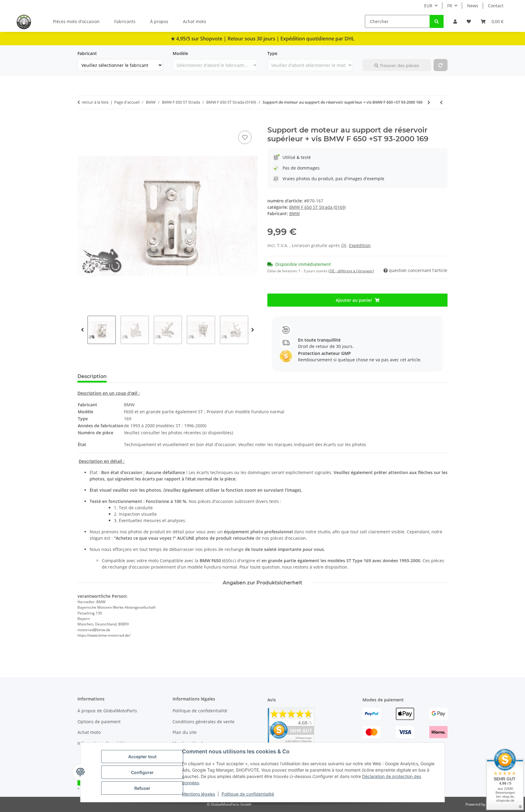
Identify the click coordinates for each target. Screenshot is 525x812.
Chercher (371, 53)
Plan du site (185, 732)
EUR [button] (428, 6)
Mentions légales (198, 794)
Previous (82, 330)
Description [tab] (92, 376)
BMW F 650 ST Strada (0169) (317, 207)
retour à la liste (95, 102)
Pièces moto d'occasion (76, 21)
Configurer (142, 772)
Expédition (360, 245)
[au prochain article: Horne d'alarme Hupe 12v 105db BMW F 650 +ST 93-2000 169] (429, 102)
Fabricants (125, 21)
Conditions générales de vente (204, 721)
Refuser (142, 788)
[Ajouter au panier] (82, 122)
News (472, 6)
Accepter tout (142, 756)
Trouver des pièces (399, 65)
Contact (495, 6)
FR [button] (449, 6)
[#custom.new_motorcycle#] (441, 65)
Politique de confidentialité (247, 794)
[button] (455, 21)
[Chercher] (437, 21)
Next (253, 330)
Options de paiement (99, 721)
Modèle (180, 53)
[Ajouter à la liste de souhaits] (245, 137)
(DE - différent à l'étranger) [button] (351, 271)
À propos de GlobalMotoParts (107, 711)
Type (272, 53)
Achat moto (194, 21)
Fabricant (87, 53)
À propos (159, 21)
